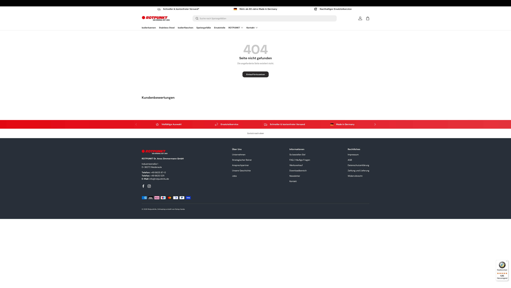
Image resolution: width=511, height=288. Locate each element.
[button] (368, 18)
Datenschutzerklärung (358, 165)
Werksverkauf (296, 165)
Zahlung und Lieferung (358, 170)
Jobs (234, 176)
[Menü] (506, 261)
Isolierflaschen (185, 27)
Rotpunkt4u (152, 209)
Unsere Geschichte (241, 170)
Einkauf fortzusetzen (255, 74)
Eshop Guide (180, 209)
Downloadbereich (298, 170)
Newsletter (294, 176)
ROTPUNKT (234, 27)
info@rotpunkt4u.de (159, 178)
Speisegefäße (203, 27)
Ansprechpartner (240, 165)
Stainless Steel (167, 27)
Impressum (353, 154)
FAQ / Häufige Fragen (299, 160)
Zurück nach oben (255, 133)
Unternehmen (238, 154)
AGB (350, 160)
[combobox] (265, 18)
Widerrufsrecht (355, 176)
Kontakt (250, 27)
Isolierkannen (149, 27)
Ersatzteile (219, 27)
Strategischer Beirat (242, 160)
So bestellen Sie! (297, 154)
